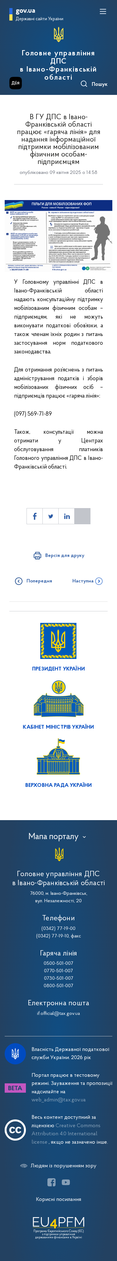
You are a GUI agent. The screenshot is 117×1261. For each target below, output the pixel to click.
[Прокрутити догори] (106, 1227)
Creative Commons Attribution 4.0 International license (66, 1134)
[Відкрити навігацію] (103, 11)
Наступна (83, 581)
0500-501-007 (58, 963)
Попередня (39, 581)
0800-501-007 (58, 985)
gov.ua (25, 11)
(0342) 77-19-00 (58, 928)
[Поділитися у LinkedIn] (66, 516)
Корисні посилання (58, 1199)
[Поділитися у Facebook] (34, 516)
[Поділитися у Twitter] (50, 516)
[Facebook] (51, 1182)
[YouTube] (66, 1182)
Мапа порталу (53, 837)
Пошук (100, 84)
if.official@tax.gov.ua (58, 1013)
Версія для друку (64, 555)
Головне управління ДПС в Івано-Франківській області (58, 66)
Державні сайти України (39, 19)
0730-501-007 (58, 978)
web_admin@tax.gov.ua (59, 1100)
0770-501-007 (58, 971)
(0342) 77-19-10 (52, 936)
